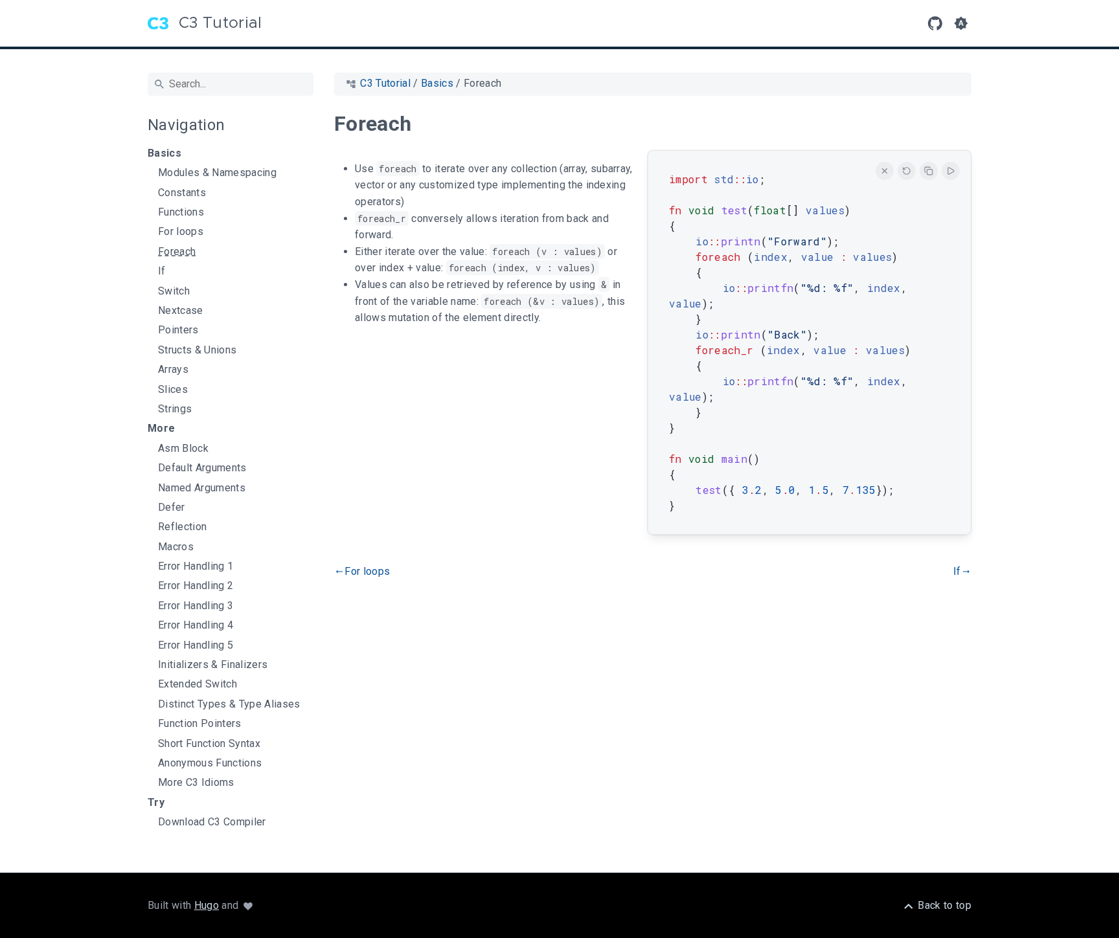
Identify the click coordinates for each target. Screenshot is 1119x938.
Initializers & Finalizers (212, 665)
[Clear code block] (885, 171)
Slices (173, 390)
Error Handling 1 (195, 566)
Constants (182, 193)
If (162, 271)
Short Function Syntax (209, 744)
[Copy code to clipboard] (929, 171)
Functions (181, 212)
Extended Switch (197, 684)
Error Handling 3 (195, 606)
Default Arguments (202, 468)
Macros (176, 547)
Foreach (177, 252)
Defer (171, 507)
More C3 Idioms (196, 782)
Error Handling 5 (195, 645)
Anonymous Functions (210, 763)
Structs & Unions (197, 350)
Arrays (173, 369)
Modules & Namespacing (217, 173)
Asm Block (183, 448)
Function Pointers (200, 724)
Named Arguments (201, 488)
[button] (961, 23)
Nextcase (180, 311)
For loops (180, 232)
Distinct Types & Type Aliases (229, 704)
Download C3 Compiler (212, 822)
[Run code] (951, 171)
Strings (175, 409)
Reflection (182, 527)
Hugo (206, 905)
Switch (174, 291)
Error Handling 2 (195, 586)
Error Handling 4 (195, 625)
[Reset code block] (907, 171)
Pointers (178, 330)
